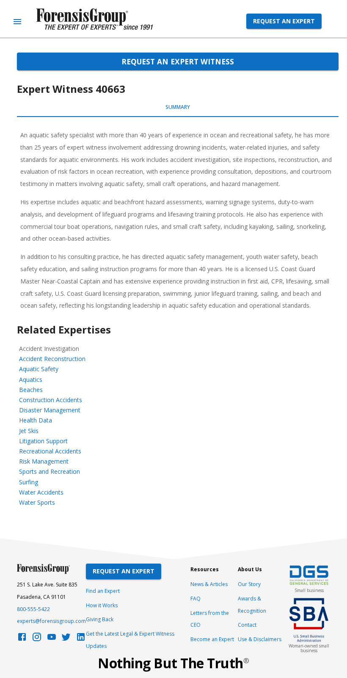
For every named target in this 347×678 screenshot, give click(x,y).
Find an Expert (103, 591)
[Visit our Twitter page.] (66, 639)
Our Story (249, 584)
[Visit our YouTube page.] (52, 639)
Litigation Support (43, 441)
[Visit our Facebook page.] (22, 639)
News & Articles (209, 584)
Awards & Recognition (252, 604)
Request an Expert (284, 21)
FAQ (195, 598)
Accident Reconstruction (52, 359)
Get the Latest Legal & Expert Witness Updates (130, 640)
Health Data (35, 420)
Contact (247, 624)
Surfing (28, 482)
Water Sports (37, 502)
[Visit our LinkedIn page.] (81, 639)
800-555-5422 (33, 609)
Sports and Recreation (49, 471)
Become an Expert (212, 639)
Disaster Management (49, 410)
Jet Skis (29, 431)
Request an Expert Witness (177, 61)
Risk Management (44, 461)
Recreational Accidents (50, 451)
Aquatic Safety (38, 369)
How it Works (102, 605)
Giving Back (99, 619)
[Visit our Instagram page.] (37, 639)
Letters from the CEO (209, 619)
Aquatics (30, 379)
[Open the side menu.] (17, 22)
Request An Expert (123, 571)
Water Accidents (41, 492)
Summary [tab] (177, 107)
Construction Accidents (50, 400)
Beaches (31, 390)
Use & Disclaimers (259, 639)
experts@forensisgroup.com (51, 621)
